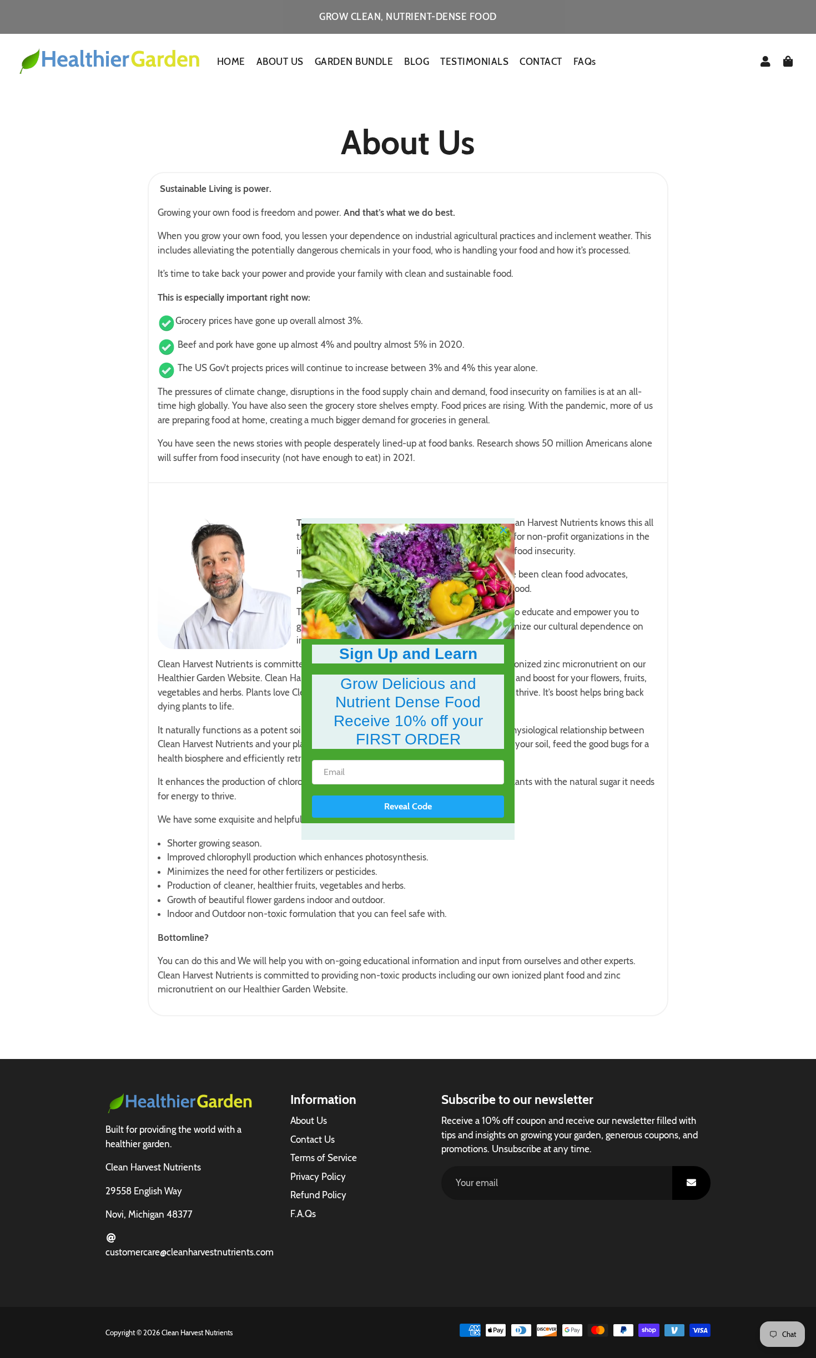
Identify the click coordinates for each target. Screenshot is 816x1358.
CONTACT (541, 61)
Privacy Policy (318, 1176)
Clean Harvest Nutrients (197, 1332)
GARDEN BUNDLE (354, 61)
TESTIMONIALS (474, 61)
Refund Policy (318, 1194)
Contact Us (312, 1139)
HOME (231, 61)
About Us (308, 1120)
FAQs (584, 61)
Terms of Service (323, 1157)
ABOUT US (280, 61)
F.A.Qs (303, 1213)
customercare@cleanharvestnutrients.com (189, 1252)
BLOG (416, 61)
